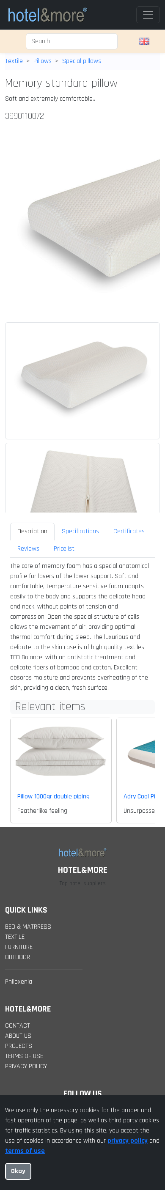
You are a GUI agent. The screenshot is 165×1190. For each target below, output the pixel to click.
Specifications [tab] (80, 531)
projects (18, 1046)
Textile (14, 61)
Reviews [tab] (28, 548)
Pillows (42, 61)
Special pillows (81, 61)
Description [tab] (32, 531)
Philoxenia (18, 981)
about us (18, 1035)
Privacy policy (26, 1066)
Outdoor (17, 957)
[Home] (47, 14)
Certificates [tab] (129, 531)
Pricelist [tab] (64, 548)
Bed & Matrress (28, 926)
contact (17, 1025)
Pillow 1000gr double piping (53, 796)
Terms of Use (24, 1056)
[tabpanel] (82, 627)
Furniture (19, 947)
